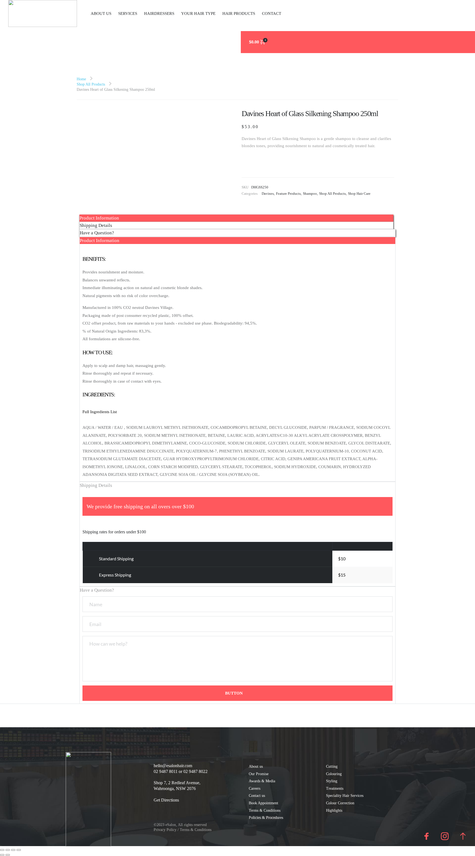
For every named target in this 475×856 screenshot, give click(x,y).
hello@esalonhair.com (173, 765)
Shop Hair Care (359, 193)
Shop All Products (332, 193)
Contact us (257, 796)
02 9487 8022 (195, 771)
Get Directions (166, 800)
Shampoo (310, 193)
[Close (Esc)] (18, 850)
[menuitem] (101, 13)
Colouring (334, 774)
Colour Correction (340, 803)
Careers (254, 788)
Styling (331, 781)
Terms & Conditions (264, 810)
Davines (268, 193)
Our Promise (259, 774)
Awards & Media (262, 781)
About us (256, 766)
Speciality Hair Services (344, 796)
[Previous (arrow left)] (2, 855)
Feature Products (288, 193)
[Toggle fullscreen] (7, 850)
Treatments (334, 788)
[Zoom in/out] (2, 850)
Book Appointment (263, 803)
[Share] (13, 850)
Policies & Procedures (266, 818)
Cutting (332, 766)
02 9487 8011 (166, 771)
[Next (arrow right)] (7, 855)
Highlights (334, 810)
